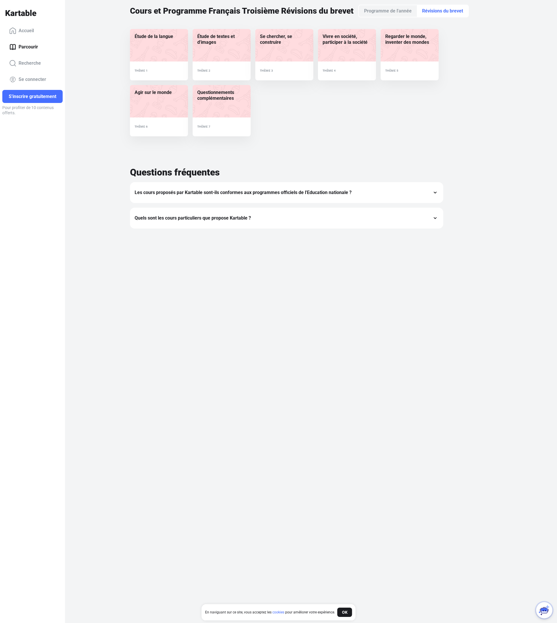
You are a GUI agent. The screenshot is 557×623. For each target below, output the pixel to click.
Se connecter (32, 79)
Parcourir (28, 47)
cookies (278, 612)
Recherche (30, 63)
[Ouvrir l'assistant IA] (544, 610)
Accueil (26, 30)
